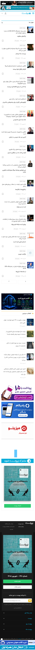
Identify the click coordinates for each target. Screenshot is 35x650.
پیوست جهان (22, 28)
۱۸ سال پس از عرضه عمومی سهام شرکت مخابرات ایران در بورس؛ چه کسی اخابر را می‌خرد (14, 357)
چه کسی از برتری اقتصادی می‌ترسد (16, 87)
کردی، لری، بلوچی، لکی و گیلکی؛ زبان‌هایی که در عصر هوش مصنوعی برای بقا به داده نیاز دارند (14, 372)
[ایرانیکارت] (17, 642)
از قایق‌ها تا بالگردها (20, 190)
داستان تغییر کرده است (19, 242)
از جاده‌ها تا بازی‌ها (21, 272)
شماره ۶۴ (18, 58)
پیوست (19, 638)
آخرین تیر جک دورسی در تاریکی (17, 137)
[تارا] (17, 392)
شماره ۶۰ (16, 124)
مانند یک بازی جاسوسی (19, 120)
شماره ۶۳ (18, 74)
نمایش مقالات (17, 587)
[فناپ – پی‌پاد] (17, 410)
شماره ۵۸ (18, 157)
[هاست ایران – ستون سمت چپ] (17, 301)
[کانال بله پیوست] (17, 8)
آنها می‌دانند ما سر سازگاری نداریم (17, 153)
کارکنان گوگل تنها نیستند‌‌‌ (19, 69)
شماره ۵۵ (17, 246)
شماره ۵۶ (16, 229)
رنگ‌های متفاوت (21, 36)
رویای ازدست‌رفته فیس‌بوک (18, 224)
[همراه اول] (17, 647)
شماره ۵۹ (17, 141)
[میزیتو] (17, 431)
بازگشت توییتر (22, 254)
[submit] (30, 600)
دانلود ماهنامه (17, 581)
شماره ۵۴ (18, 276)
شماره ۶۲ (18, 91)
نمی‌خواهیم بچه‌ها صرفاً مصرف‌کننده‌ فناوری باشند (14, 171)
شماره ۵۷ (15, 211)
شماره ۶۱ (18, 107)
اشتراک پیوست (17, 506)
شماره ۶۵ (17, 41)
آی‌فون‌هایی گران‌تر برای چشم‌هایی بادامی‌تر (14, 102)
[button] (33, 13)
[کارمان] (17, 449)
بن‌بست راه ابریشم (21, 54)
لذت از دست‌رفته (21, 207)
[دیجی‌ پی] (17, 3)
